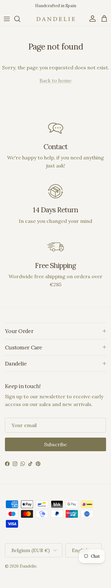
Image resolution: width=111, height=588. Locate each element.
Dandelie (28, 566)
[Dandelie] (55, 19)
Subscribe (55, 444)
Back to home (55, 80)
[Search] (20, 19)
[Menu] (7, 19)
